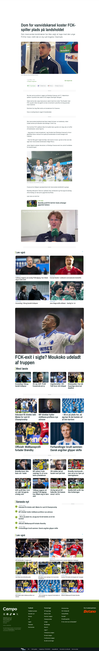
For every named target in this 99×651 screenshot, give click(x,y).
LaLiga (45, 622)
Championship (48, 619)
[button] (50, 58)
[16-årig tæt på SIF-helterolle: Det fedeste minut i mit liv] (58, 483)
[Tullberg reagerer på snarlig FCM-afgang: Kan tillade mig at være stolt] (41, 483)
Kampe (30, 616)
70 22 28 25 (47, 649)
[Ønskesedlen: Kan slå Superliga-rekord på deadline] (76, 377)
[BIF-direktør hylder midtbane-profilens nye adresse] (49, 405)
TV (29, 619)
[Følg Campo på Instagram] (4, 614)
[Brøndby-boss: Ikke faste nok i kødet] (23, 464)
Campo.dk (5, 617)
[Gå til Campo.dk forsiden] (10, 611)
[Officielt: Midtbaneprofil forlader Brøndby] (32, 433)
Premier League (48, 616)
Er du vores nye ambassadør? (69, 621)
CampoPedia (65, 613)
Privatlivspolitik (65, 619)
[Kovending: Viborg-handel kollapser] (23, 377)
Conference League (49, 638)
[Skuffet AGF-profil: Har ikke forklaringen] (76, 483)
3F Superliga (47, 611)
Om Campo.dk (65, 611)
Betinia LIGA (47, 613)
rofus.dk (68, 649)
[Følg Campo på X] (17, 614)
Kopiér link (69, 80)
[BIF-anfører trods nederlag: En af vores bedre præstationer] (41, 464)
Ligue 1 (46, 630)
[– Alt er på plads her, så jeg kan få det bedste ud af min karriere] (73, 405)
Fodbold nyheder (32, 611)
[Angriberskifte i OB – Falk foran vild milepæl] (58, 377)
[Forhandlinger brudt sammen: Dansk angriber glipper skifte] (67, 433)
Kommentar (31, 627)
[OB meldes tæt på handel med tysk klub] (58, 464)
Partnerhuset (11, 629)
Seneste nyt (31, 613)
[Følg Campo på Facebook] (7, 614)
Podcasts (30, 624)
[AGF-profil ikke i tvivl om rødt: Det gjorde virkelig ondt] (23, 483)
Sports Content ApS (7, 619)
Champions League (49, 632)
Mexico (51, 85)
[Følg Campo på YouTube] (14, 614)
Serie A (46, 627)
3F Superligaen (32, 85)
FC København (42, 85)
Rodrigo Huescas (59, 85)
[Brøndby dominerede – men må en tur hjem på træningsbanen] (76, 464)
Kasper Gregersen (32, 81)
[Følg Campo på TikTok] (11, 614)
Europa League (48, 635)
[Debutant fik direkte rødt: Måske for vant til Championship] (26, 405)
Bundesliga (47, 624)
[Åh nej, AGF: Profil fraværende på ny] (41, 377)
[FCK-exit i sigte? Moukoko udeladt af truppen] (49, 331)
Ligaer (29, 622)
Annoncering (65, 608)
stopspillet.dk (55, 649)
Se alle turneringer (49, 640)
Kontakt (64, 616)
